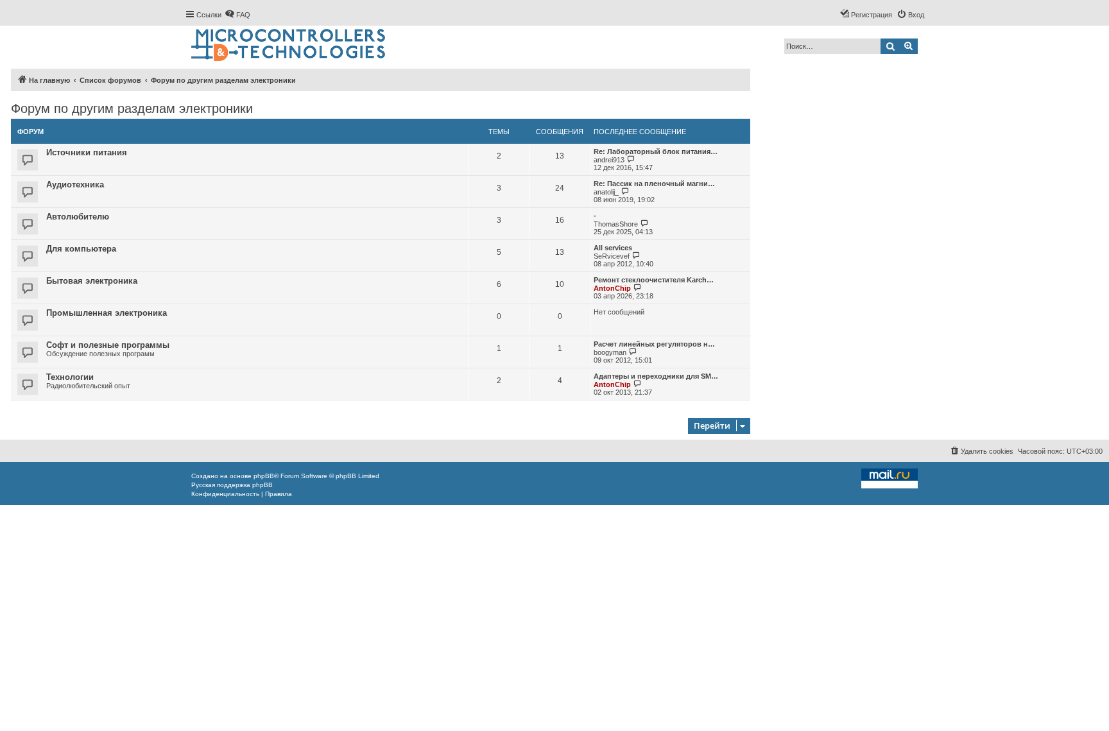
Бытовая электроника (91, 281)
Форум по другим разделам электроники (132, 108)
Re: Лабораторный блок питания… (656, 151)
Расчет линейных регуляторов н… (654, 344)
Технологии (70, 377)
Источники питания (86, 152)
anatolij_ (606, 192)
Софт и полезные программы (107, 345)
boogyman (610, 352)
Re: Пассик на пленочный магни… (654, 183)
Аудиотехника (75, 184)
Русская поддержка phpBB (232, 484)
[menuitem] (237, 14)
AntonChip (612, 288)
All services (613, 248)
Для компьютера (81, 249)
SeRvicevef (612, 256)
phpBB (264, 475)
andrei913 (609, 160)
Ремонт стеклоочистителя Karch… (654, 280)
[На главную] (289, 45)
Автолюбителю (77, 216)
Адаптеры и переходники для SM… (656, 376)
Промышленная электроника (106, 313)
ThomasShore (616, 224)
